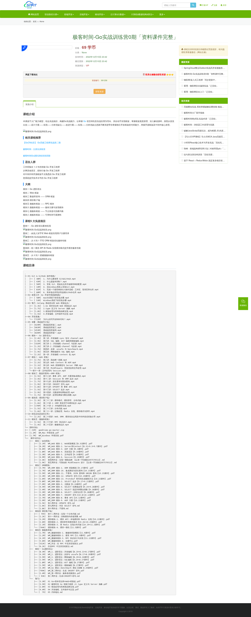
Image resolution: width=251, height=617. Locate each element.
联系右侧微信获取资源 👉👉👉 (159, 74)
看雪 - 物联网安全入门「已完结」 (199, 91)
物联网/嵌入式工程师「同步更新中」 (200, 79)
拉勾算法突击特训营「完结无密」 (199, 154)
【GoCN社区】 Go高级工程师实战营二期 (42, 142)
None (42, 21)
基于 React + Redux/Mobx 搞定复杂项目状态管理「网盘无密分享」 (214, 160)
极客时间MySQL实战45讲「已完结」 (200, 118)
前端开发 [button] (68, 14)
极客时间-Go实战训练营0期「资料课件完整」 (204, 73)
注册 (215, 5)
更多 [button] (161, 14)
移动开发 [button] (99, 14)
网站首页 (34, 14)
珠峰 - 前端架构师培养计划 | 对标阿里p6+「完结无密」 (209, 148)
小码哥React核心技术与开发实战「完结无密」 (205, 142)
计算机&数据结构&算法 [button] (141, 14)
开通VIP (204, 5)
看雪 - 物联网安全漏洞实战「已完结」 (201, 85)
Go (84, 121)
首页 (34, 21)
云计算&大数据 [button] (117, 14)
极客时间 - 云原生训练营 (34, 149)
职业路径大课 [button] (51, 14)
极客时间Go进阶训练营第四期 (36, 155)
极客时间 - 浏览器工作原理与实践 (199, 124)
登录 (224, 5)
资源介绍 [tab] (29, 104)
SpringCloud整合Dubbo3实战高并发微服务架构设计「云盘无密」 (213, 67)
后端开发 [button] (84, 14)
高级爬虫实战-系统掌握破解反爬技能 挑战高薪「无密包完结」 (212, 106)
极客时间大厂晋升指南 (194, 112)
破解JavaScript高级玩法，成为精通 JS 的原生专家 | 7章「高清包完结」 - (217, 130)
